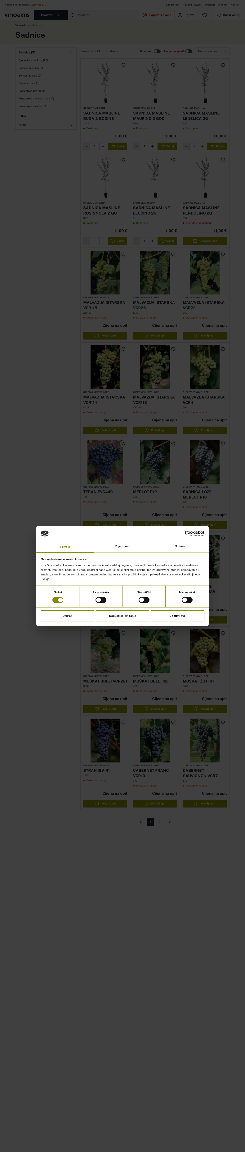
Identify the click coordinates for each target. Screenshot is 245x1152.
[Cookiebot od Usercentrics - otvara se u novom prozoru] (187, 533)
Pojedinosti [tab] (122, 546)
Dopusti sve (177, 615)
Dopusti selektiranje (122, 615)
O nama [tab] (180, 546)
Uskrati (67, 615)
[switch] (101, 600)
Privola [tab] (65, 546)
